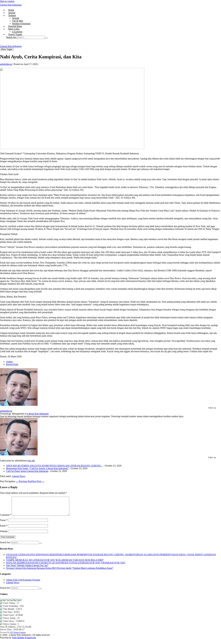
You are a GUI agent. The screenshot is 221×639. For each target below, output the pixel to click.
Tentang (12, 15)
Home (11, 10)
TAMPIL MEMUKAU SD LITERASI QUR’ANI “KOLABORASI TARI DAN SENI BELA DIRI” (55, 560)
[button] (113, 37)
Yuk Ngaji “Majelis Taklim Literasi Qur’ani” (27, 565)
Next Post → (38, 481)
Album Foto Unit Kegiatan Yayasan (23, 580)
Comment (5, 515)
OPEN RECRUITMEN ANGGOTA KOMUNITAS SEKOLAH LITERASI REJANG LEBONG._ (54, 465)
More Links (13, 29)
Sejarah (15, 18)
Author (9, 361)
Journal (11, 12)
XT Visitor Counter (18, 632)
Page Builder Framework (24, 637)
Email (3, 525)
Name (4, 520)
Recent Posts (12, 364)
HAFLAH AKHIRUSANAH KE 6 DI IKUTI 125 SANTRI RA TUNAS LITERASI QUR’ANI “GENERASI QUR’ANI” (66, 562)
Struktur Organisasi (21, 23)
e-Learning (17, 31)
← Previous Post (24, 481)
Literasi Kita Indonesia (10, 5)
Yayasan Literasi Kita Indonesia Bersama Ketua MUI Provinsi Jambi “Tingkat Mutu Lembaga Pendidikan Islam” (59, 568)
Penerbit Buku (15, 26)
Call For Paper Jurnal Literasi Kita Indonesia (27, 471)
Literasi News (18, 476)
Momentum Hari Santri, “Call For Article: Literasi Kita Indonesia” (37, 468)
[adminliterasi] (19, 405)
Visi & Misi (17, 21)
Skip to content (7, 1)
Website (4, 531)
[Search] (40, 543)
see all (31, 460)
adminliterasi (6, 411)
